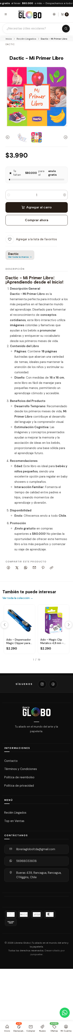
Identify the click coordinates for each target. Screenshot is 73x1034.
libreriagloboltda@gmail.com (35, 849)
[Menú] (5, 14)
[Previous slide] (8, 137)
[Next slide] (65, 137)
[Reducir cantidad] (9, 195)
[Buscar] (66, 28)
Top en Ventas (14, 821)
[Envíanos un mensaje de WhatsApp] (65, 1013)
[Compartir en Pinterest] (43, 568)
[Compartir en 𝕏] (17, 568)
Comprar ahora (36, 220)
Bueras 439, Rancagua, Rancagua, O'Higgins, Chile (38, 875)
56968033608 (26, 861)
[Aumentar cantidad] (65, 195)
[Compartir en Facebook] (8, 568)
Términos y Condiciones (20, 769)
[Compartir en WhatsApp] (26, 568)
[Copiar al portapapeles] (52, 568)
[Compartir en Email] (34, 568)
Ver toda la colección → (17, 598)
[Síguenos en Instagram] (42, 684)
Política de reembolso (19, 777)
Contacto (11, 760)
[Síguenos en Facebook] (53, 684)
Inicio (9, 39)
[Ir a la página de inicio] (30, 14)
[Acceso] (54, 14)
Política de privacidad (19, 785)
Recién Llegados (26, 39)
